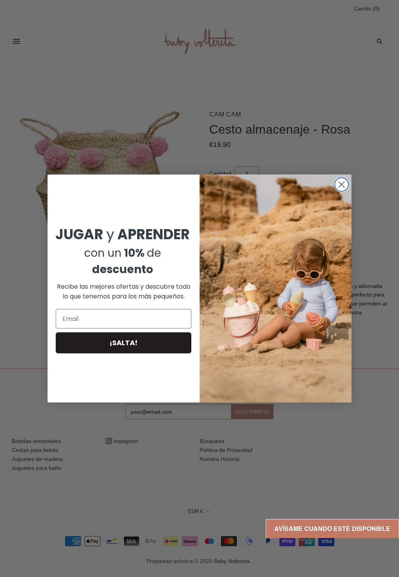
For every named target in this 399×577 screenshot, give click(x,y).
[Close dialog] (341, 184)
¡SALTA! (123, 343)
